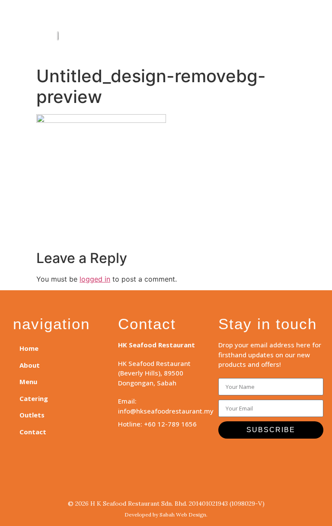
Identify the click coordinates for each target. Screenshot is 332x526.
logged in (95, 279)
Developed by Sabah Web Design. (166, 514)
